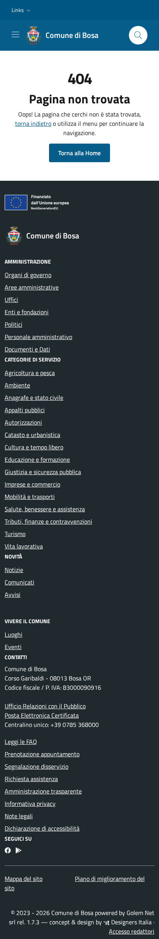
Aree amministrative (32, 287)
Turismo (15, 533)
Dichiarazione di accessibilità (42, 828)
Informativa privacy (30, 803)
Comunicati (19, 582)
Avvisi (12, 594)
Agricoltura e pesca (30, 372)
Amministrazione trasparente (43, 791)
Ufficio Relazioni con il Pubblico (45, 706)
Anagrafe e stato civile (34, 397)
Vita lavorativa (24, 546)
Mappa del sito (23, 878)
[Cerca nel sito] (138, 35)
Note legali (19, 816)
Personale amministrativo (38, 336)
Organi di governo (28, 274)
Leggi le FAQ (21, 741)
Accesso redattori (131, 931)
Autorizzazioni (23, 422)
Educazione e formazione (37, 459)
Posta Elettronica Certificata (42, 715)
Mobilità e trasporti (30, 496)
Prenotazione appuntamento (42, 754)
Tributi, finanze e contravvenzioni (48, 521)
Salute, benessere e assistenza (45, 509)
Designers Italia (131, 922)
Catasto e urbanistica (32, 434)
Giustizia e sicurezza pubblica (43, 471)
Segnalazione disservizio (36, 766)
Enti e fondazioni (27, 312)
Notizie (14, 569)
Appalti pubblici (25, 410)
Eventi (13, 646)
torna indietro (33, 123)
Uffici (11, 299)
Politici (13, 324)
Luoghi (13, 634)
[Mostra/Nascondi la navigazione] (15, 34)
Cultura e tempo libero (34, 447)
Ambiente (17, 385)
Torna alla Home (79, 153)
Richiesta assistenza (31, 778)
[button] (22, 10)
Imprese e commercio (32, 484)
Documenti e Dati (27, 349)
